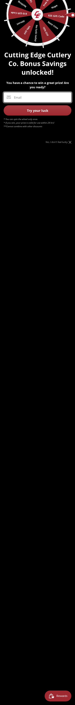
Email (17, 97)
